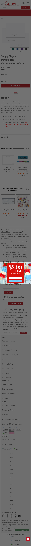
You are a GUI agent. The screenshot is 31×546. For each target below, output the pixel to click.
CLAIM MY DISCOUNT (15, 280)
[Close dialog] (29, 263)
